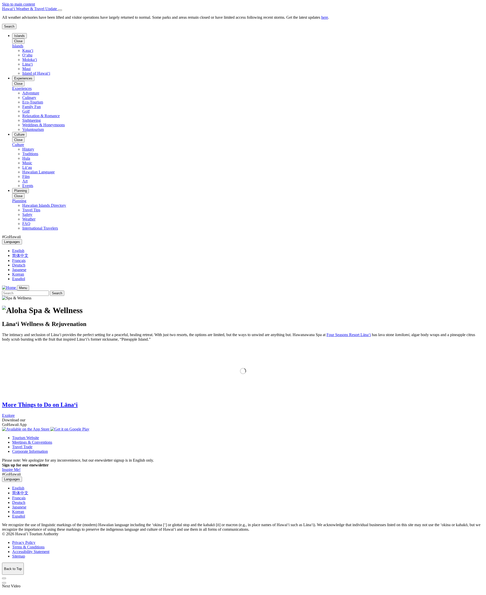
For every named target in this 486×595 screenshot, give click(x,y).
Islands (19, 36)
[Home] (9, 287)
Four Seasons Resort (349, 335)
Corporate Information (30, 451)
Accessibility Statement (30, 551)
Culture (19, 134)
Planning (20, 191)
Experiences (23, 78)
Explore (8, 415)
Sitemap (18, 556)
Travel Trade (22, 447)
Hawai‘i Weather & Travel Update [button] (30, 9)
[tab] (243, 9)
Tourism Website (25, 438)
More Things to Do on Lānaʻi (40, 404)
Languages (12, 242)
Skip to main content (18, 4)
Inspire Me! (11, 469)
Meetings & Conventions (32, 442)
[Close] (60, 10)
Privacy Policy (23, 542)
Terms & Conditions (28, 547)
